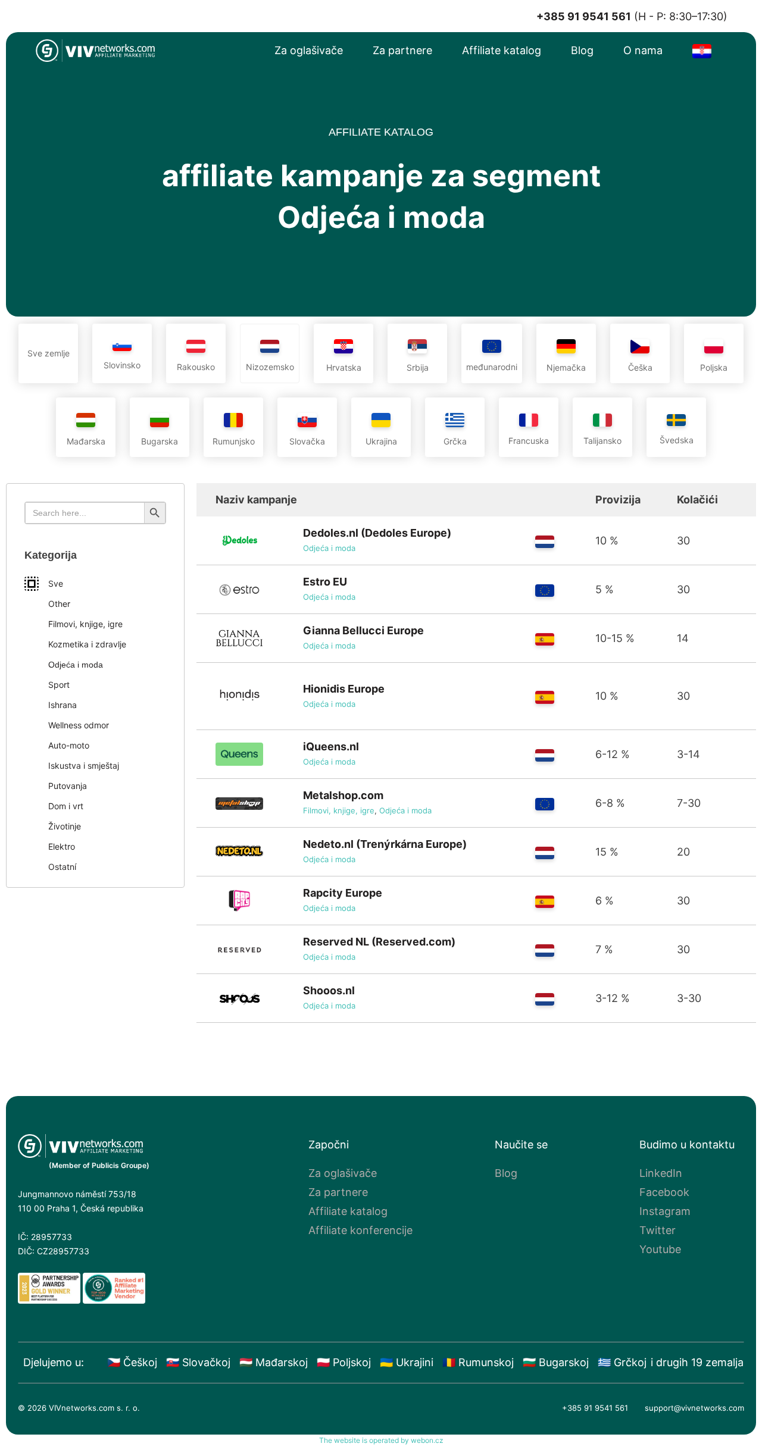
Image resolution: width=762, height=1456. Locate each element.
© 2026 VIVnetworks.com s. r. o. (79, 1408)
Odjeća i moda (329, 548)
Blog (582, 50)
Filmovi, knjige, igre (338, 810)
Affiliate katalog (501, 50)
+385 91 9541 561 (595, 1408)
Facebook (664, 1192)
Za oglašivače (308, 50)
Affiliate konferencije (360, 1230)
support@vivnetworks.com (694, 1408)
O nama (643, 50)
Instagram (665, 1211)
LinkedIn (660, 1173)
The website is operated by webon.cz (381, 1440)
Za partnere (402, 50)
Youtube (660, 1249)
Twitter (657, 1230)
